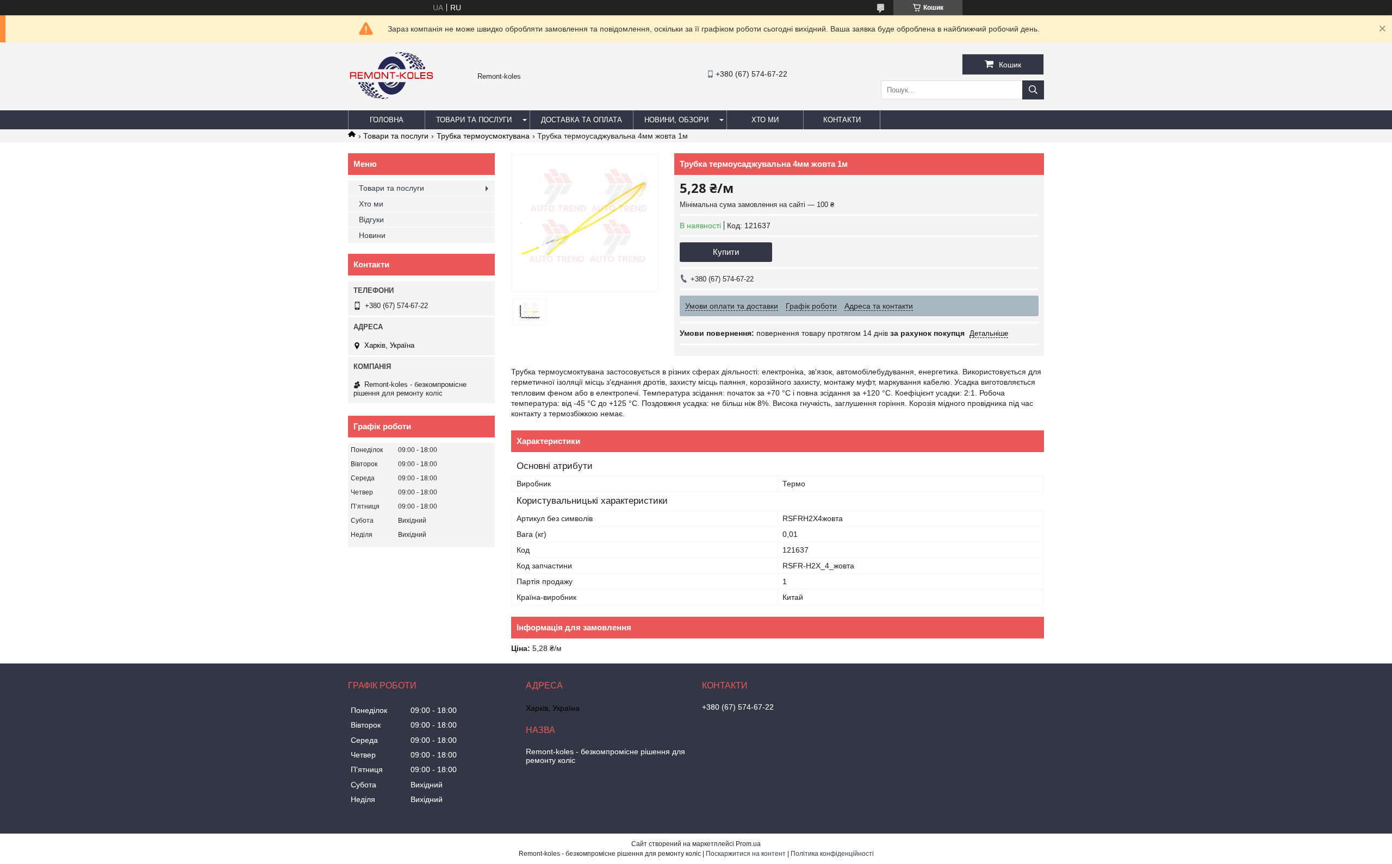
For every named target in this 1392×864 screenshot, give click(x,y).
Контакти (842, 120)
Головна (386, 120)
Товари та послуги (474, 120)
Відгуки (371, 219)
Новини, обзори (676, 120)
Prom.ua (748, 844)
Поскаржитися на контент (746, 853)
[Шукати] (1033, 89)
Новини (372, 235)
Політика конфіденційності (832, 853)
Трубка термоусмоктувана (483, 136)
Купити (726, 251)
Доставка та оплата (581, 120)
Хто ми (765, 120)
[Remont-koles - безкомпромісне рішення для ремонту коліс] (391, 105)
